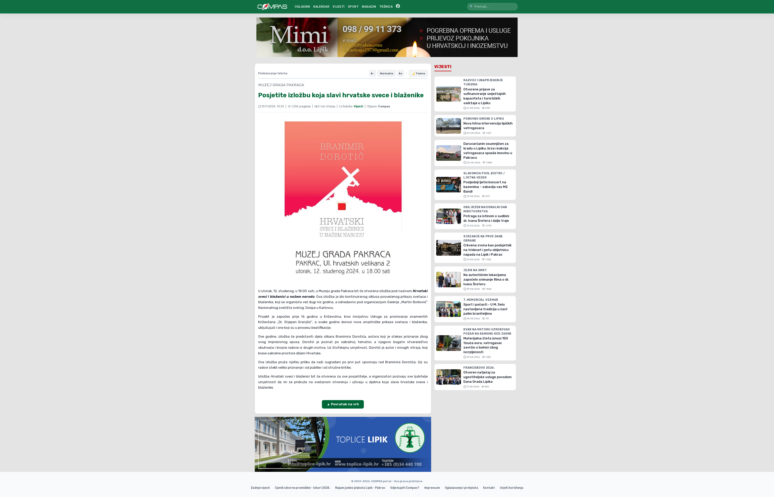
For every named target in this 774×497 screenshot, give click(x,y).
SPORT (353, 6)
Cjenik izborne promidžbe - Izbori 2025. (302, 488)
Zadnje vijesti (260, 488)
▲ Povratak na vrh (343, 404)
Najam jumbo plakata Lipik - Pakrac (360, 488)
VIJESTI (339, 6)
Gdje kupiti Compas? (404, 488)
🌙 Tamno (418, 73)
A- (372, 73)
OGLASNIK (302, 6)
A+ (401, 73)
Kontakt (489, 488)
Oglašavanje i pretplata (461, 488)
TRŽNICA (386, 6)
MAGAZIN (369, 6)
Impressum (432, 488)
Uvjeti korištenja (511, 488)
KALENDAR (321, 6)
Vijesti (358, 106)
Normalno (386, 73)
